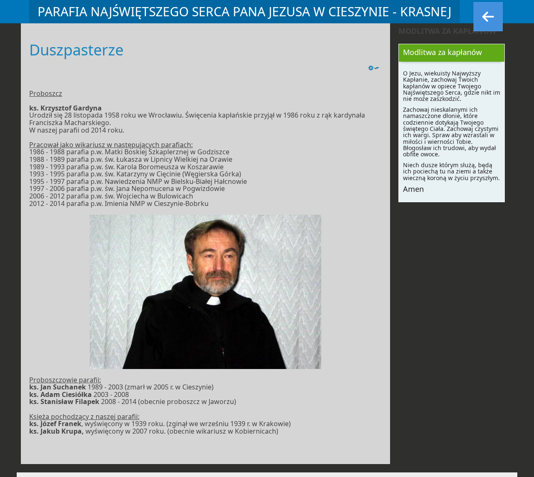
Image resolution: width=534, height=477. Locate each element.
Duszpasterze (76, 50)
